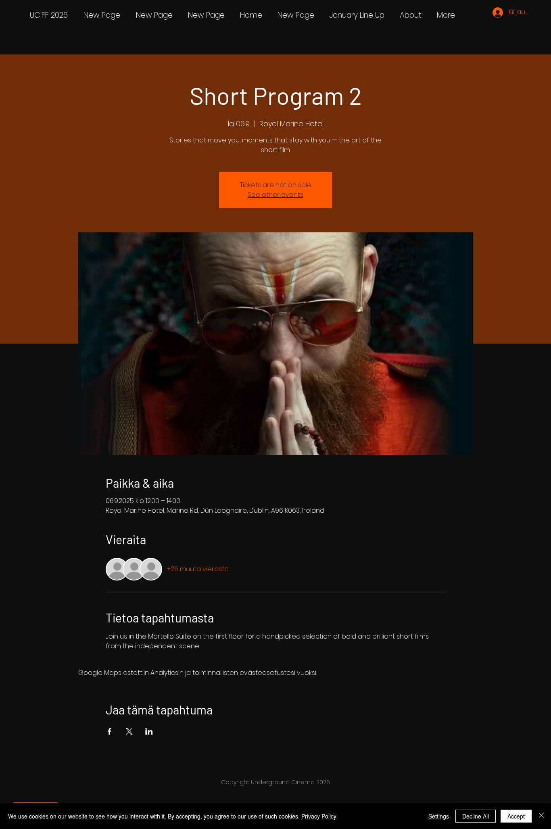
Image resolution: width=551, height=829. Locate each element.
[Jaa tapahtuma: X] (129, 731)
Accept (516, 816)
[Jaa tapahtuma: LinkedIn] (149, 731)
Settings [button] (438, 816)
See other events (275, 194)
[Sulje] (541, 816)
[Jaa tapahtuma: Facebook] (109, 731)
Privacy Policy (318, 816)
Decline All (475, 816)
